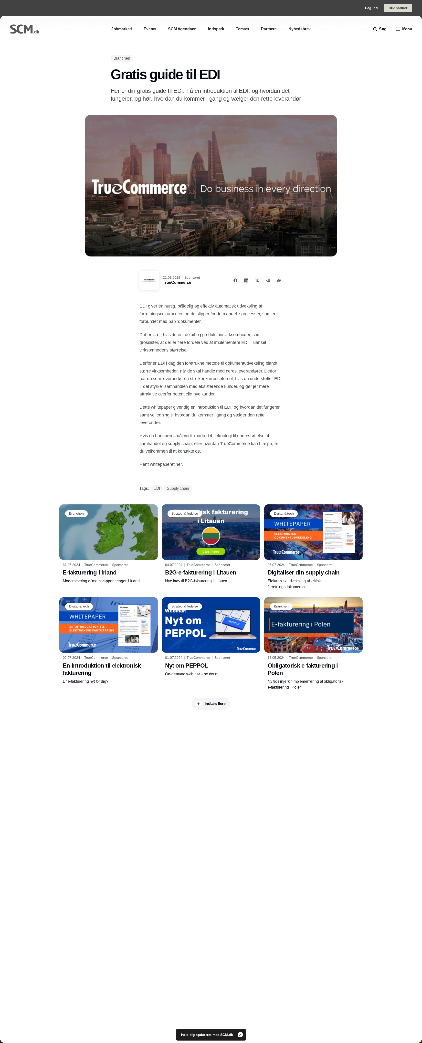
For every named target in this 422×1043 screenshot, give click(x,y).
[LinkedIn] (246, 280)
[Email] (268, 280)
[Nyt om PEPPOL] (211, 637)
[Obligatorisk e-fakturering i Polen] (313, 643)
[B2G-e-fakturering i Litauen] (211, 544)
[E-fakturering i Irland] (108, 544)
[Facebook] (235, 280)
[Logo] (25, 29)
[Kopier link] (279, 280)
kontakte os (189, 451)
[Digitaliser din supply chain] (313, 547)
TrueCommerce (177, 282)
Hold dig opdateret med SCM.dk (207, 1035)
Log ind (371, 8)
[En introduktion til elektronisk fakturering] (108, 640)
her (178, 464)
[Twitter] (257, 280)
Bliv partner (398, 8)
